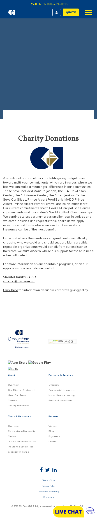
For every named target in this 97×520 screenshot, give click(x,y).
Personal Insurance (60, 400)
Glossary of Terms (18, 451)
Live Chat (74, 511)
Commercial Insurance (61, 390)
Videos (52, 426)
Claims (12, 436)
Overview (13, 384)
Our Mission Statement (21, 390)
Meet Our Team (17, 395)
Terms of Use (48, 480)
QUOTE (71, 12)
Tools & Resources (19, 416)
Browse (53, 416)
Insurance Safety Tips (20, 446)
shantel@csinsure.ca (19, 281)
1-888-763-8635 (55, 4)
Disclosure (48, 497)
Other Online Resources (22, 441)
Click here (10, 290)
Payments (54, 436)
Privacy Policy (48, 486)
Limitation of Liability (48, 491)
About (11, 375)
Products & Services (60, 375)
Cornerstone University (21, 431)
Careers (12, 400)
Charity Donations (18, 405)
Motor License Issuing (61, 395)
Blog (51, 431)
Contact (53, 441)
